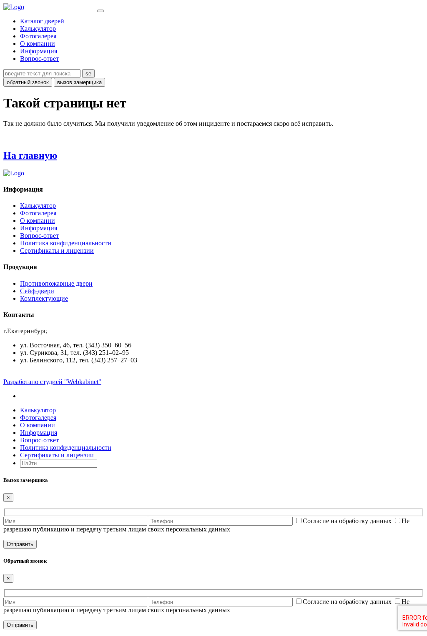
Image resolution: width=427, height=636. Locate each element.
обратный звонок (28, 82)
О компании (37, 43)
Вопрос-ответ (39, 58)
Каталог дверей (42, 21)
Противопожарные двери (56, 283)
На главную (30, 155)
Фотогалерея (38, 36)
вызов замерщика (79, 82)
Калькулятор (38, 28)
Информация (38, 51)
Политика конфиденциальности (65, 243)
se (88, 73)
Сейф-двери (37, 290)
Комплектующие (44, 298)
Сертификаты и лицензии (57, 250)
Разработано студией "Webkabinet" (52, 381)
